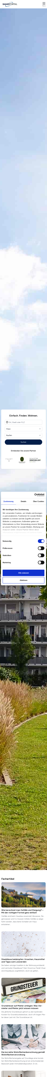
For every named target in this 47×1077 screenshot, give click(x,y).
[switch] (41, 548)
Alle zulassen (23, 573)
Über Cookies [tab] (38, 501)
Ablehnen (23, 580)
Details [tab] (23, 501)
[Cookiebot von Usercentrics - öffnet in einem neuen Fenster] (34, 494)
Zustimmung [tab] (8, 501)
